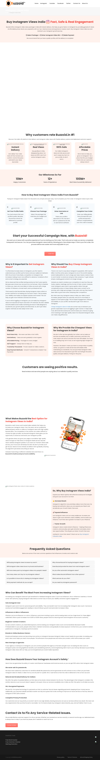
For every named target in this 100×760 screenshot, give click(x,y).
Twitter (68, 3)
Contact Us (76, 3)
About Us (85, 3)
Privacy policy (60, 757)
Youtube (52, 3)
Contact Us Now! (11, 725)
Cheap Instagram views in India (60, 307)
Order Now (51, 254)
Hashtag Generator (11, 744)
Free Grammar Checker (12, 742)
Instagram (43, 3)
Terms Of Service (72, 757)
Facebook (60, 3)
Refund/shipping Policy (86, 757)
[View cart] (90, 3)
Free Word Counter (11, 740)
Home (36, 3)
